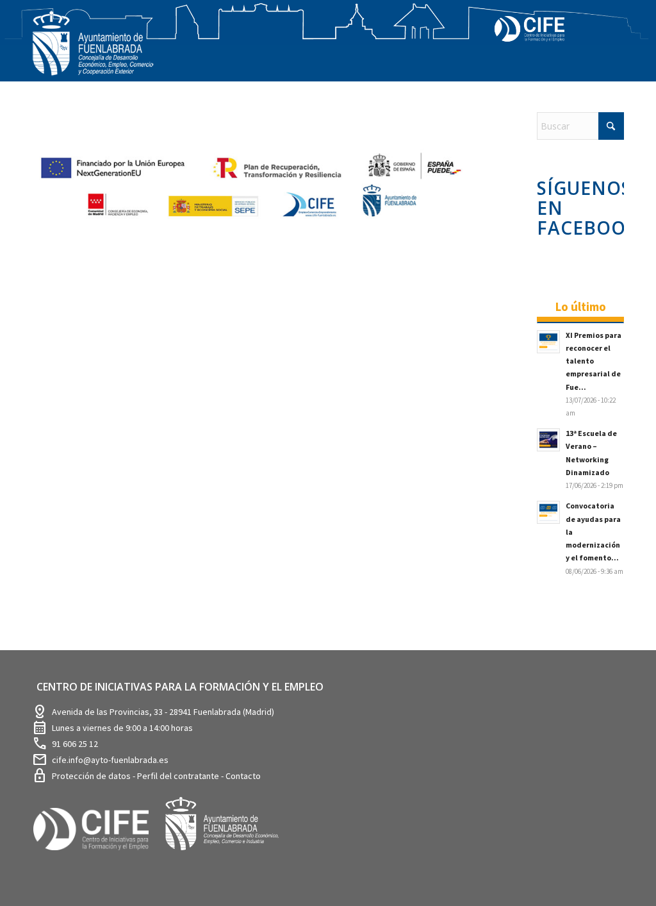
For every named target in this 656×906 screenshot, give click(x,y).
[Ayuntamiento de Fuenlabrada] (228, 859)
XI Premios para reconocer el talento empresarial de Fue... (593, 361)
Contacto (243, 776)
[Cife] (96, 859)
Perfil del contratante (179, 776)
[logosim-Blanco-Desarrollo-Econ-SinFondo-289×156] (93, 51)
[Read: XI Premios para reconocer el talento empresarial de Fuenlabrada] (548, 341)
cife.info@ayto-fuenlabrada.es (110, 760)
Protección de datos (92, 776)
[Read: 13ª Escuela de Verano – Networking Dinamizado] (548, 439)
